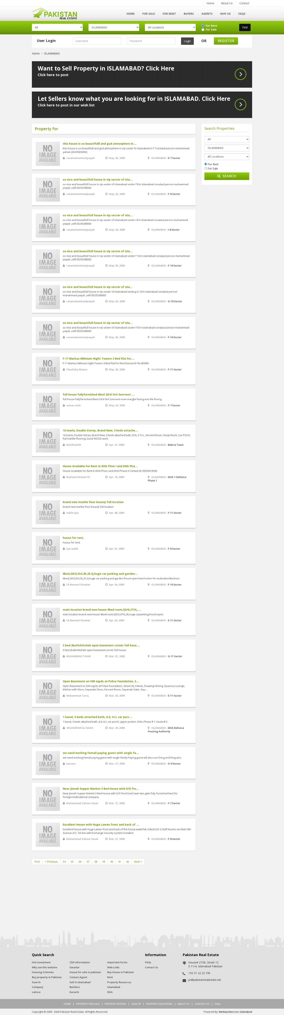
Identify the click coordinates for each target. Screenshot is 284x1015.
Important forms (117, 962)
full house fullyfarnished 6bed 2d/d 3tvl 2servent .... (99, 394)
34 (64, 861)
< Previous (51, 861)
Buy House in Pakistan (120, 972)
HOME (67, 1004)
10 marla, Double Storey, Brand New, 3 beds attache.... (100, 430)
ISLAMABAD (52, 53)
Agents (207, 13)
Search (229, 176)
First (37, 861)
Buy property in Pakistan (47, 977)
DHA (110, 992)
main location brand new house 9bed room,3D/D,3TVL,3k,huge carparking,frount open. (113, 614)
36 (80, 861)
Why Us (225, 13)
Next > (138, 861)
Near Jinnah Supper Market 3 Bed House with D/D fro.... (101, 788)
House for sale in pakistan (85, 972)
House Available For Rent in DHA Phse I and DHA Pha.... (100, 466)
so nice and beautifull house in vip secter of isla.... (98, 179)
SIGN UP (136, 1004)
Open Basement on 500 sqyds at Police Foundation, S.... (101, 681)
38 (95, 861)
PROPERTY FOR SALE (87, 1004)
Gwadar (75, 967)
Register (226, 40)
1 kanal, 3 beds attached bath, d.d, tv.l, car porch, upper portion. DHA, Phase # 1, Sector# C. (115, 721)
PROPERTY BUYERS (115, 1004)
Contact (244, 3)
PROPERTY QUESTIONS (159, 1004)
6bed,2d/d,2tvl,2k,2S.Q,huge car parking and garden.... (100, 573)
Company (37, 987)
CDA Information (80, 962)
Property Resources (119, 982)
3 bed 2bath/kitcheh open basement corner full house (94, 650)
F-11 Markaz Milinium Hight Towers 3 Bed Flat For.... (98, 358)
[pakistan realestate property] (57, 13)
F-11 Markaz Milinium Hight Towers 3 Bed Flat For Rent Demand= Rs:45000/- (106, 363)
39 (103, 861)
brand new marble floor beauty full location (93, 502)
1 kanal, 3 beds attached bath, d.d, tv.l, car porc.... (97, 717)
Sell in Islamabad (80, 982)
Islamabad (113, 987)
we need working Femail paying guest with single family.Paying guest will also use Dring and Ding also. (122, 757)
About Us (227, 3)
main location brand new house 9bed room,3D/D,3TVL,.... (102, 609)
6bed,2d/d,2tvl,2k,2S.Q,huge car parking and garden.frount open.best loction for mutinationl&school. (121, 578)
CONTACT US (202, 1004)
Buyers (189, 13)
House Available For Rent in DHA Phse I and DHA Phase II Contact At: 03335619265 (110, 471)
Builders (75, 987)
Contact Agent (78, 977)
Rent (110, 977)
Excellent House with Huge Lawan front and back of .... (101, 824)
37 (87, 861)
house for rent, (73, 538)
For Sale (148, 13)
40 (111, 861)
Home (210, 3)
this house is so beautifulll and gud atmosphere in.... (99, 143)
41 (119, 861)
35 (72, 861)
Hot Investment (41, 962)
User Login (46, 40)
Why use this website (44, 967)
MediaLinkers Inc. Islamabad (235, 1011)
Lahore (36, 992)
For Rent (169, 13)
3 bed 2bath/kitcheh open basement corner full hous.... (101, 645)
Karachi (74, 992)
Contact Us (151, 967)
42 (127, 861)
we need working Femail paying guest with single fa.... (101, 753)
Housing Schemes (43, 972)
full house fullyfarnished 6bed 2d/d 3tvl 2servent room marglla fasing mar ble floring (112, 399)
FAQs (241, 13)
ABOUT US (184, 1004)
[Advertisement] (227, 247)
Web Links (113, 967)
